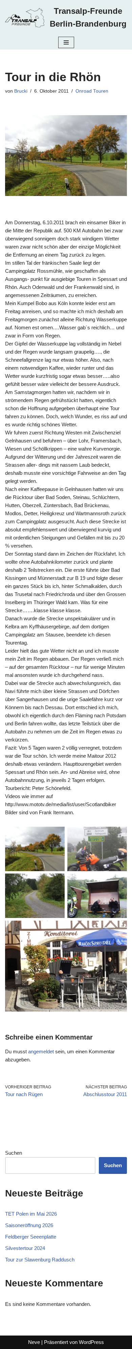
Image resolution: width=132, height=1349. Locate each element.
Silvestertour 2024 (25, 1248)
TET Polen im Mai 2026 (31, 1214)
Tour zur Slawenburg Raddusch (39, 1259)
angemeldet (41, 1051)
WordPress (91, 1342)
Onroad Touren (91, 91)
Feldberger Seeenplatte (30, 1237)
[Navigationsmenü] (66, 42)
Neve (34, 1342)
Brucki (20, 91)
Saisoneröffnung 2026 (29, 1225)
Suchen (13, 1153)
